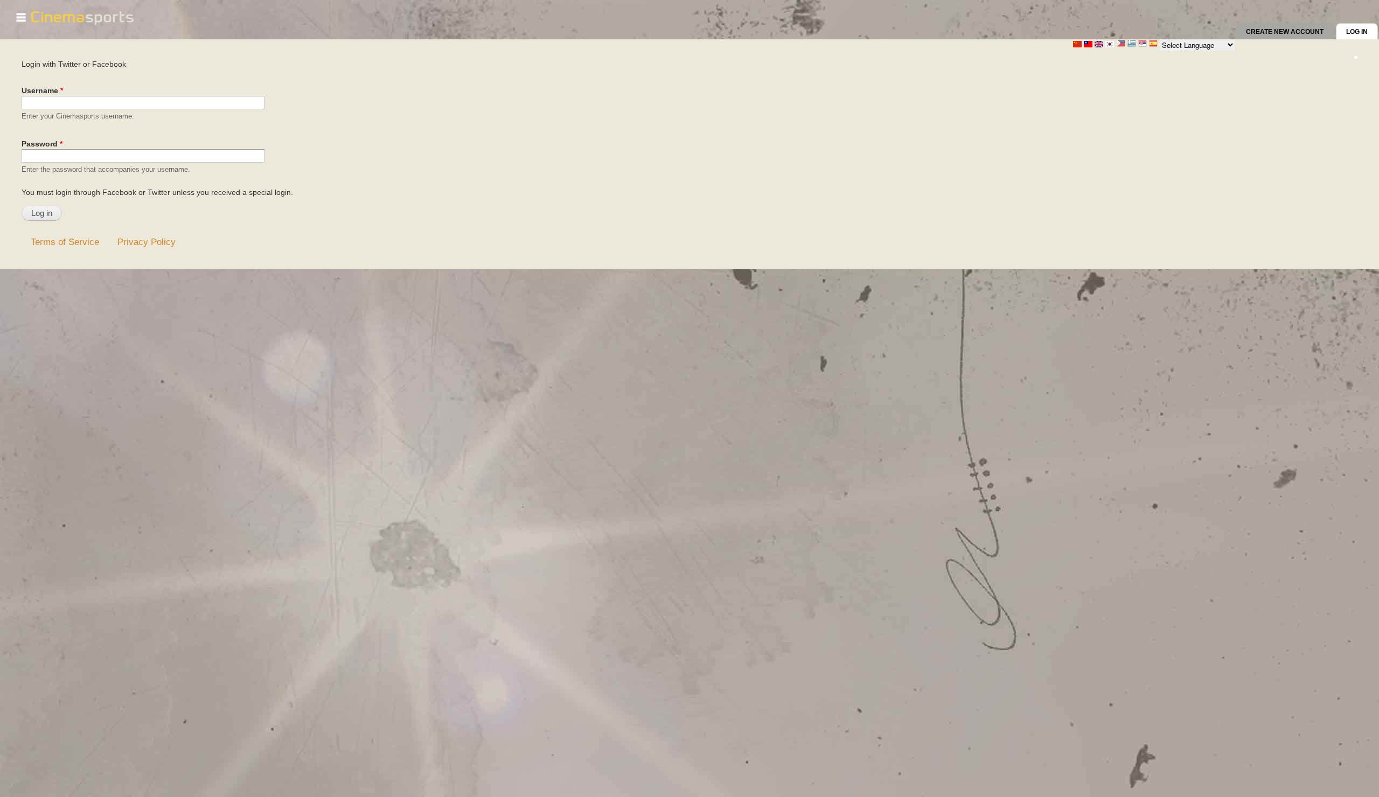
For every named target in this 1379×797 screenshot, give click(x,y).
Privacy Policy (146, 241)
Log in (1362, 32)
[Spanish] (1153, 44)
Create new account (1285, 32)
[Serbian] (1142, 44)
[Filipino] (1121, 44)
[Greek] (1131, 44)
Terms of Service (65, 241)
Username (42, 90)
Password (42, 143)
